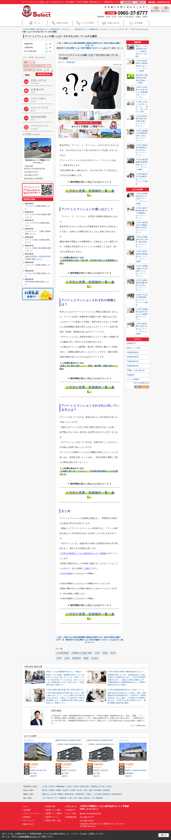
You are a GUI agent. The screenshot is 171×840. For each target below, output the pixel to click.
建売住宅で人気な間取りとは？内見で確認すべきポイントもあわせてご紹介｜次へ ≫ (90, 48)
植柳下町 (138, 770)
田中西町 (97, 790)
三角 (70, 798)
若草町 (51, 790)
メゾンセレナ (30, 206)
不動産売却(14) (133, 361)
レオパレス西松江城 (32, 248)
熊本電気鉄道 (117, 794)
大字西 (72, 790)
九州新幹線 (79, 794)
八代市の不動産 (66, 573)
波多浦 (86, 798)
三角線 (88, 794)
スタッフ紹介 (71, 813)
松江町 (79, 790)
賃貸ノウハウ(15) (133, 348)
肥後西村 (99, 798)
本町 (85, 790)
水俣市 (76, 786)
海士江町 (43, 770)
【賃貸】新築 (50, 806)
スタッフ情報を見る (138, 726)
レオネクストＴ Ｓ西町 (34, 231)
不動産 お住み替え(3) (136, 370)
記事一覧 (90, 45)
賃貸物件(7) (131, 343)
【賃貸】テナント (52, 817)
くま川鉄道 (96, 794)
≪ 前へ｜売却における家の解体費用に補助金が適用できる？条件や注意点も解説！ (89, 43)
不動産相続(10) (133, 366)
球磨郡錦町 (60, 786)
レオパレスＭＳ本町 (32, 214)
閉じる (163, 835)
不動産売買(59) (133, 357)
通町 (90, 790)
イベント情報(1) (133, 379)
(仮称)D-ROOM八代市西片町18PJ (38, 256)
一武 (92, 798)
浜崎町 (58, 790)
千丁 (56, 798)
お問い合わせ (71, 806)
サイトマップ (28, 821)
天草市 (58, 658)
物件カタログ (28, 824)
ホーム (26, 806)
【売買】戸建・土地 (52, 821)
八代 (44, 798)
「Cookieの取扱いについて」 (27, 837)
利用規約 (26, 817)
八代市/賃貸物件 (62, 653)
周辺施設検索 (71, 817)
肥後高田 (62, 798)
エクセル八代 (30, 273)
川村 (75, 798)
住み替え (94, 658)
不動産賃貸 (70, 62)
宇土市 (112, 653)
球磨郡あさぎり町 (98, 786)
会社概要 (26, 810)
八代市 (97, 653)
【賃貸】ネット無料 (52, 810)
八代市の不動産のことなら (72, 553)
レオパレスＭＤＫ (32, 223)
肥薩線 (60, 794)
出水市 (109, 786)
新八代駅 (33, 773)
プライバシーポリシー (32, 813)
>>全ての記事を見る (141, 383)
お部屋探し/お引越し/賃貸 (82, 653)
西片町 (73, 770)
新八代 (50, 798)
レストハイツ (30, 265)
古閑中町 (106, 790)
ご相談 (87, 568)
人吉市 (66, 658)
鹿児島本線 (69, 794)
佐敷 (80, 798)
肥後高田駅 (129, 773)
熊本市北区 (84, 786)
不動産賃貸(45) (133, 352)
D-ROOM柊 (29, 282)
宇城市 (105, 653)
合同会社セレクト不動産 (95, 553)
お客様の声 (70, 810)
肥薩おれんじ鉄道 (49, 794)
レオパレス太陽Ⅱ (32, 240)
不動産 (86, 658)
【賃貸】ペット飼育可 (53, 813)
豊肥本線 (106, 794)
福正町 (65, 790)
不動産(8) (130, 375)
